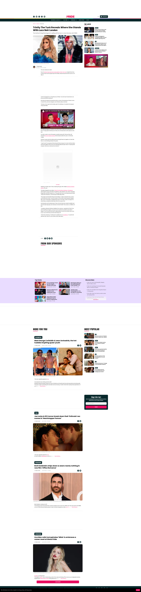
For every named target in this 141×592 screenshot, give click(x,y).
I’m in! (96, 407)
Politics (96, 27)
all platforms (65, 214)
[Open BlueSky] (36, 17)
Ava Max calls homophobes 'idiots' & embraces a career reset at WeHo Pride (55, 538)
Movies (96, 340)
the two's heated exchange (50, 135)
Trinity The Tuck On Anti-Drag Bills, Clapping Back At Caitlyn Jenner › (95, 283)
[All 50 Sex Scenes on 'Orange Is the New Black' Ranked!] (89, 363)
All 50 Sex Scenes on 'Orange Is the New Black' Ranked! (101, 364)
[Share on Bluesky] (52, 238)
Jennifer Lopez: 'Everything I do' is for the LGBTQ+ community (76, 291)
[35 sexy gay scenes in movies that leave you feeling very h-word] (89, 369)
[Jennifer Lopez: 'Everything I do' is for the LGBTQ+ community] (64, 291)
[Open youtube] (44, 17)
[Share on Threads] (49, 238)
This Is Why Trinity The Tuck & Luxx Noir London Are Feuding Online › (96, 294)
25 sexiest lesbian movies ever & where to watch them (100, 343)
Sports (96, 34)
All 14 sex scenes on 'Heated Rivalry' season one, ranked (101, 337)
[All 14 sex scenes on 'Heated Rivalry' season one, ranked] (89, 335)
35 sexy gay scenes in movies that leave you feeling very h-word (99, 370)
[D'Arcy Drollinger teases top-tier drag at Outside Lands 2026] (40, 284)
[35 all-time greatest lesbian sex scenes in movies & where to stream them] (89, 349)
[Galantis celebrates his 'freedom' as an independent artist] (40, 291)
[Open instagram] (42, 17)
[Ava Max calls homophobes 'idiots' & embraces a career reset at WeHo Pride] (58, 558)
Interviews (42, 23)
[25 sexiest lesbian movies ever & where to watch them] (89, 342)
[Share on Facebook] (45, 238)
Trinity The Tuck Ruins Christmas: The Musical (63, 190)
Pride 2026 (81, 20)
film (36, 413)
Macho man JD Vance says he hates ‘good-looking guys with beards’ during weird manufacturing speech (100, 32)
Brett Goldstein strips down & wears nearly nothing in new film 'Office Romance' (57, 467)
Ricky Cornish (39, 66)
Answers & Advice (55, 20)
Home (34, 23)
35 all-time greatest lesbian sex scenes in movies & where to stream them (101, 350)
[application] (96, 60)
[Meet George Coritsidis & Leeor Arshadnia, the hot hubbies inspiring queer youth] (58, 361)
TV (95, 41)
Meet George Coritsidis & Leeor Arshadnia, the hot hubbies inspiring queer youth (55, 341)
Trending (73, 20)
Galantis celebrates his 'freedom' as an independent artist (52, 291)
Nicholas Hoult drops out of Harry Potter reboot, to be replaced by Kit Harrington (100, 44)
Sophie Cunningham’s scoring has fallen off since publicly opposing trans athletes (100, 38)
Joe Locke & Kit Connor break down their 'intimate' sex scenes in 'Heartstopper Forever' (57, 417)
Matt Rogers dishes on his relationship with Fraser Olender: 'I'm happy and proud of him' (76, 285)
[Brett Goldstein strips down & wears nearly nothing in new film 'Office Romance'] (58, 486)
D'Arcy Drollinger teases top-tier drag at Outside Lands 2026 (52, 284)
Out (48, 379)
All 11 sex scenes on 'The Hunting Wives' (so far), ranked (100, 357)
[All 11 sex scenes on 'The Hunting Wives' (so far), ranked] (89, 356)
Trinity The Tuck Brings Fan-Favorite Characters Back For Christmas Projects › (96, 287)
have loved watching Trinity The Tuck (55, 72)
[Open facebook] (34, 17)
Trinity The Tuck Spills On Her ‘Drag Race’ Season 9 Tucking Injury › (96, 290)
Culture (65, 20)
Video (87, 20)
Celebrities (97, 48)
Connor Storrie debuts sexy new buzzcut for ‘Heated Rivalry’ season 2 (101, 51)
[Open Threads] (39, 17)
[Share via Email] (47, 238)
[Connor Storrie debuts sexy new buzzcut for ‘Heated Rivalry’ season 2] (89, 50)
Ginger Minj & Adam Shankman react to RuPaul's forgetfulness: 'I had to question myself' (52, 299)
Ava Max (36, 575)
